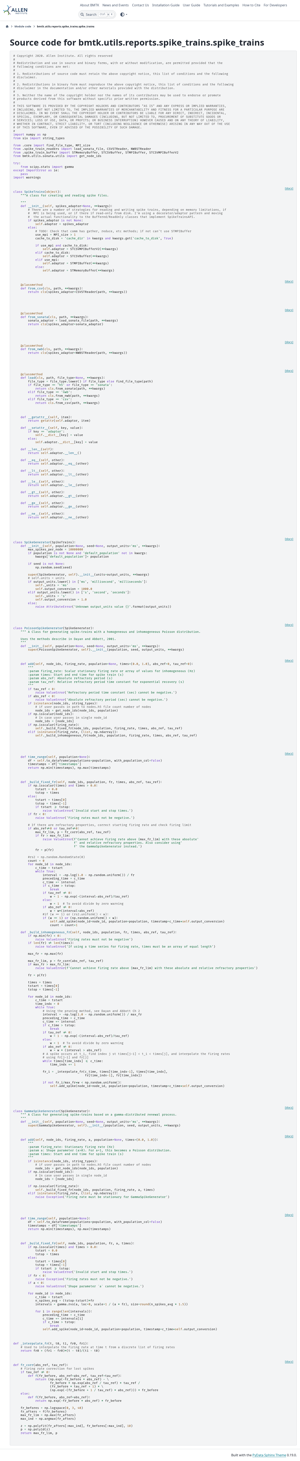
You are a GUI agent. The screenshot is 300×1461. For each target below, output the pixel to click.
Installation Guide (166, 5)
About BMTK (89, 5)
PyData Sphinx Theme (269, 1455)
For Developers (275, 5)
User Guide (191, 5)
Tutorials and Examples (221, 5)
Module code (22, 26)
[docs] (289, 188)
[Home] (7, 26)
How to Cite (251, 5)
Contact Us (140, 5)
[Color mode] (123, 14)
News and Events (115, 5)
